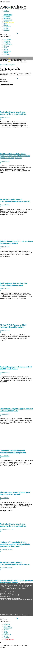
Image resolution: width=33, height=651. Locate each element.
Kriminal (6, 30)
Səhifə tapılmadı (10, 64)
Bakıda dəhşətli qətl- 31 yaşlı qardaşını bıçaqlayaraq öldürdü (16, 242)
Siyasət (6, 21)
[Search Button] (17, 33)
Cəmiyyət (7, 18)
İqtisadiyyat (8, 20)
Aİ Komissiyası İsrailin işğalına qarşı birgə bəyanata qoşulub (15, 493)
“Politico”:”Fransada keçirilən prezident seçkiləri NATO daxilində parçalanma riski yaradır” (15, 156)
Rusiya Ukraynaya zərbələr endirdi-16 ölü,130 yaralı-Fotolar (16, 368)
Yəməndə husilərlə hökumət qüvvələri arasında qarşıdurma (13, 452)
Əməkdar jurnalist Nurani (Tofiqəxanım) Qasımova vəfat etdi (15, 200)
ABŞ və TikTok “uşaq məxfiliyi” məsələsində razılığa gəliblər (13, 326)
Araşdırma (7, 26)
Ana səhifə (3, 64)
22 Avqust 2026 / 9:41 (6, 549)
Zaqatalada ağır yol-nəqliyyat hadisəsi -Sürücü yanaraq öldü (16, 410)
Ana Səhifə (7, 15)
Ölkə (5, 23)
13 (0, 119)
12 (0, 248)
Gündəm (7, 16)
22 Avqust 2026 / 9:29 (6, 567)
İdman (6, 28)
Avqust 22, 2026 (4, 117)
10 (0, 374)
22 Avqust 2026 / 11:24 (6, 529)
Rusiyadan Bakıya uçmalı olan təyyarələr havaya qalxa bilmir (13, 113)
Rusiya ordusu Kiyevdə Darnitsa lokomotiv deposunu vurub (13, 284)
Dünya (6, 25)
